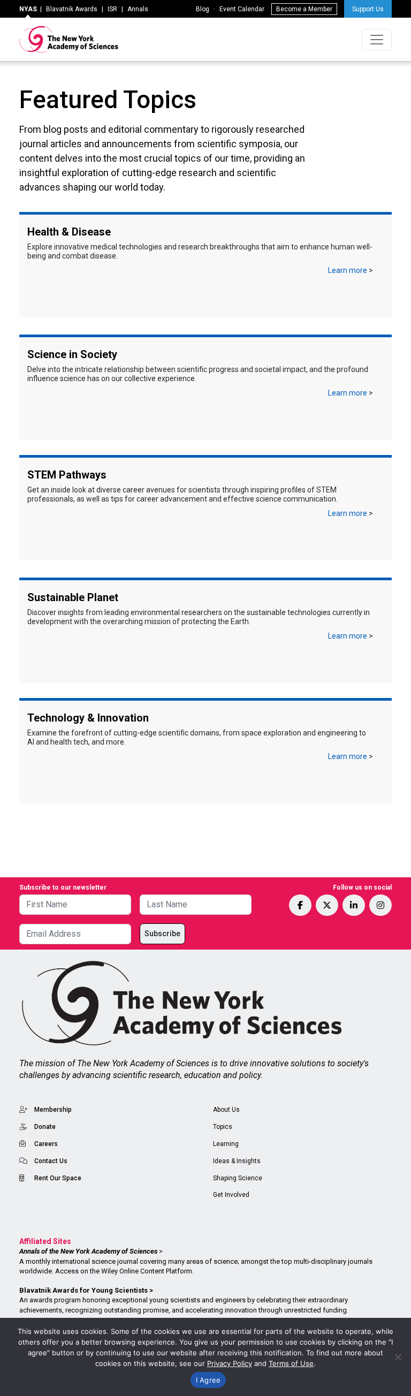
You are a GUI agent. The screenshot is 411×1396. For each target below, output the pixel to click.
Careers (46, 1144)
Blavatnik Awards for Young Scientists (83, 1290)
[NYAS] (69, 39)
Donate (45, 1127)
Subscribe (162, 933)
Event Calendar (241, 9)
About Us (226, 1109)
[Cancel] (397, 1357)
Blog (202, 9)
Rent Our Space (57, 1178)
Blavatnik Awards (71, 9)
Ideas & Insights (237, 1161)
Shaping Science (237, 1178)
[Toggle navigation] (377, 39)
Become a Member (304, 9)
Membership (53, 1109)
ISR (112, 9)
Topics (222, 1127)
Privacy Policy (229, 1363)
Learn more (347, 270)
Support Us (368, 9)
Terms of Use (291, 1363)
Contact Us (50, 1161)
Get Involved (231, 1194)
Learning (226, 1144)
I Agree (208, 1380)
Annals (137, 9)
